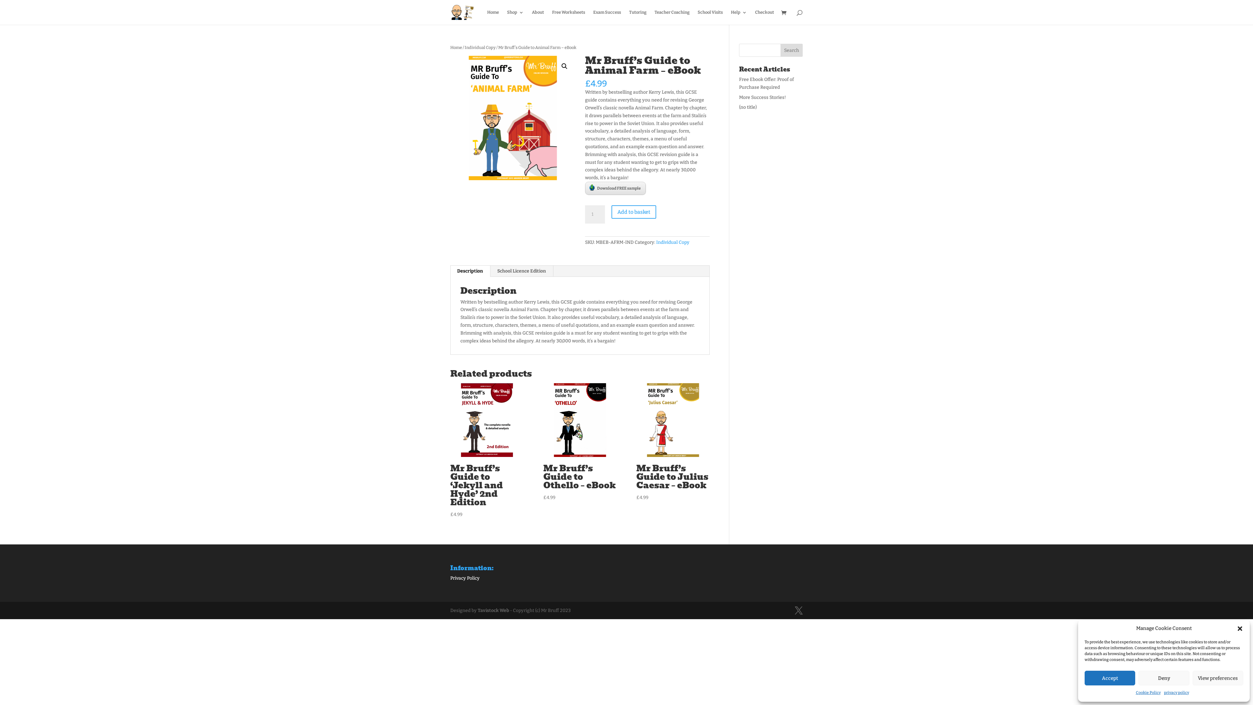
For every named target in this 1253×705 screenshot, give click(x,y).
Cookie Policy (1148, 692)
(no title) (748, 107)
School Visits (710, 12)
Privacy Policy (465, 578)
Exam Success (607, 12)
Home (493, 12)
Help (735, 12)
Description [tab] (470, 271)
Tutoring (637, 12)
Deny (1164, 678)
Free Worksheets (568, 12)
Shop (512, 12)
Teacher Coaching (672, 12)
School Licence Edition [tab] (521, 271)
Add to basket (633, 212)
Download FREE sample (619, 188)
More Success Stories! (762, 97)
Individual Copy (480, 47)
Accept (1110, 678)
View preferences (1218, 678)
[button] (1240, 628)
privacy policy (1176, 692)
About (538, 12)
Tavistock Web (493, 610)
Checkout (764, 12)
